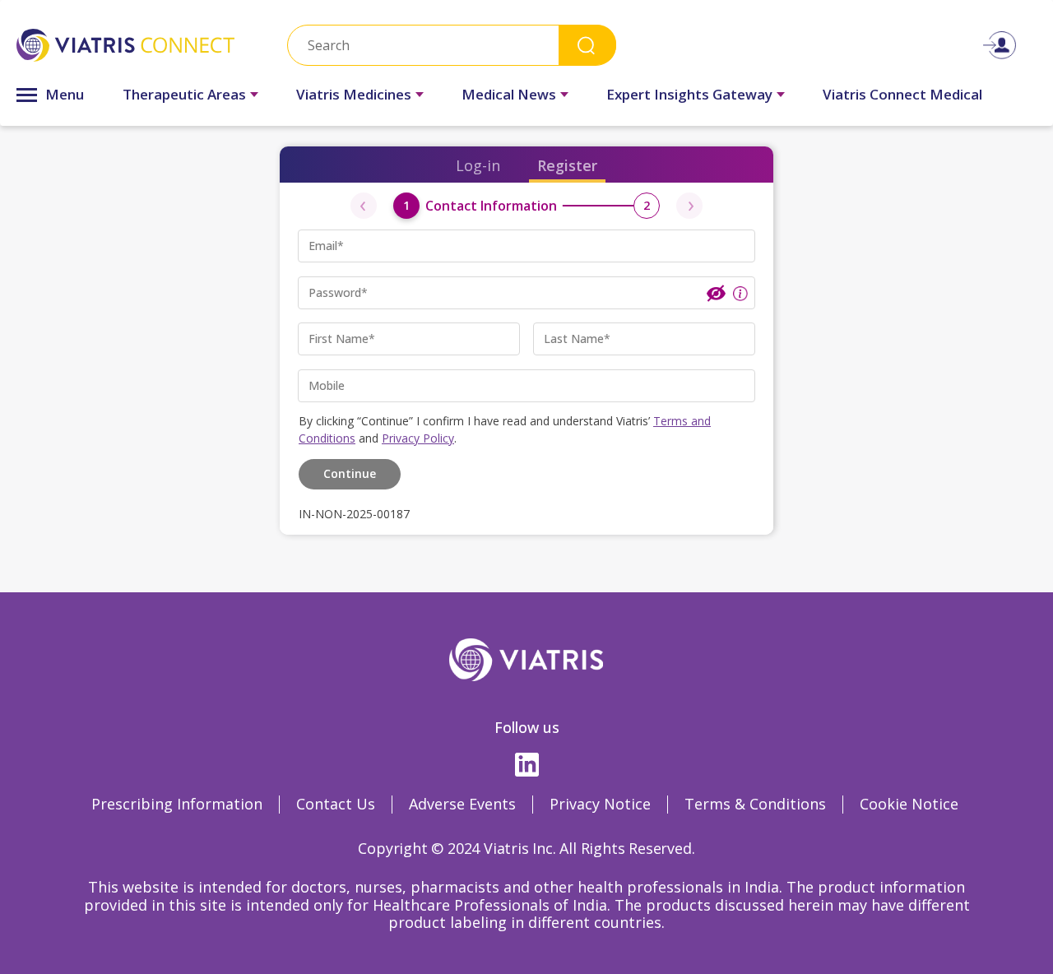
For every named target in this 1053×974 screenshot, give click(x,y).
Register (567, 165)
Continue (349, 473)
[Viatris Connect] (125, 45)
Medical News (509, 94)
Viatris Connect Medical (902, 94)
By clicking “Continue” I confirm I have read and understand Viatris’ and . (505, 429)
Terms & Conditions (755, 804)
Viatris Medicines (353, 94)
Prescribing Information (176, 804)
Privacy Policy (418, 438)
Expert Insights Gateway (689, 94)
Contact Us (335, 804)
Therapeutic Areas (184, 94)
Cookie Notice (909, 804)
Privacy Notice (600, 804)
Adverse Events (462, 804)
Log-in (478, 165)
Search (587, 45)
